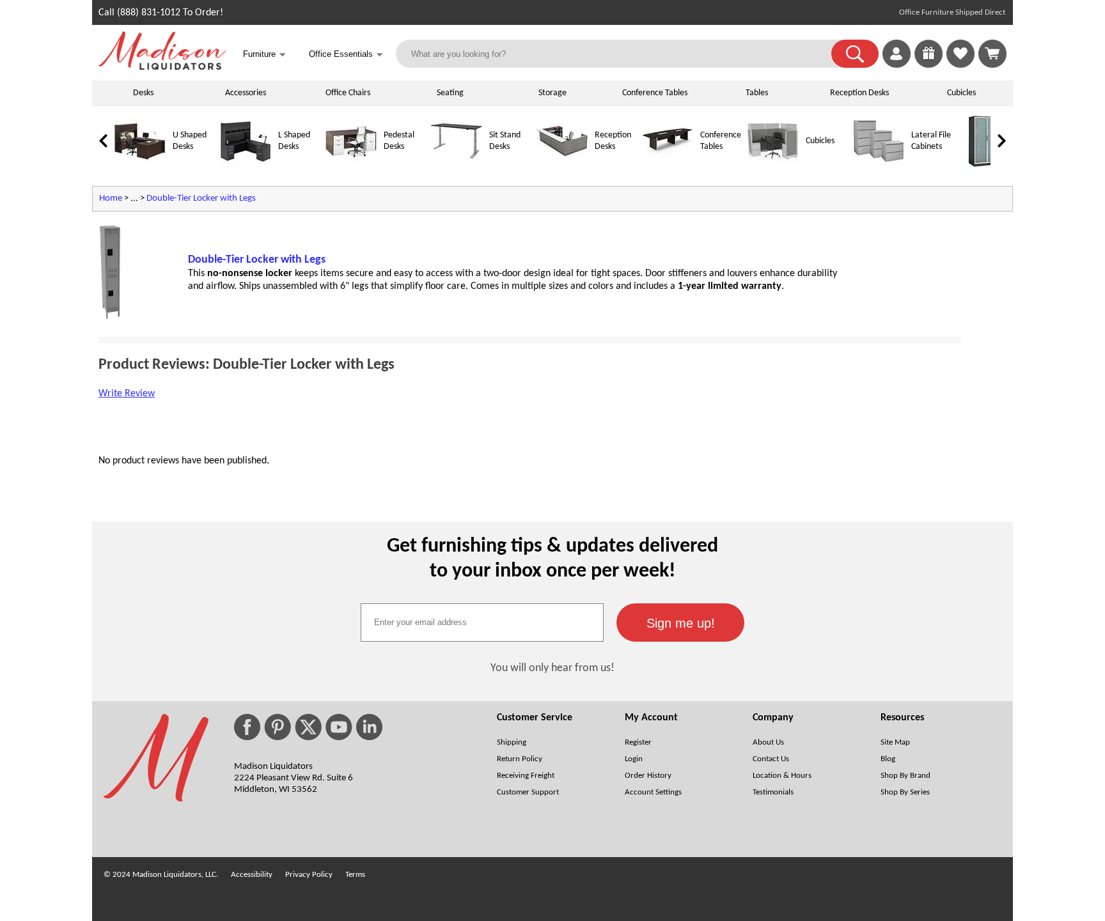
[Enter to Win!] (928, 65)
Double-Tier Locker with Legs (201, 198)
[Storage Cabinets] (984, 164)
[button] (855, 54)
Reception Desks (859, 93)
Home (110, 198)
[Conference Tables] (667, 164)
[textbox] (482, 622)
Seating (450, 93)
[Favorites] (960, 65)
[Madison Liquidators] (162, 67)
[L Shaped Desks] (245, 164)
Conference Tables (654, 93)
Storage (552, 93)
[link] (992, 54)
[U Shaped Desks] (140, 164)
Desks (143, 93)
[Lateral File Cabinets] (878, 164)
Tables (757, 93)
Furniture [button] (264, 54)
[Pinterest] (277, 727)
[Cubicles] (773, 164)
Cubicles (961, 93)
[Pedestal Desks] (351, 164)
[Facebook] (247, 727)
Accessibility (251, 875)
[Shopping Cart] (992, 54)
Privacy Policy (309, 875)
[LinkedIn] (369, 727)
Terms (355, 875)
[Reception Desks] (562, 164)
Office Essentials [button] (346, 54)
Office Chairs (347, 93)
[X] (308, 727)
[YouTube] (338, 727)
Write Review (126, 394)
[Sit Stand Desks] (456, 164)
